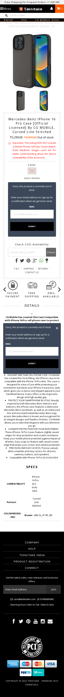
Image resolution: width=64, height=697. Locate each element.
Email (8, 344)
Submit (32, 363)
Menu (7, 8)
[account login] (51, 8)
